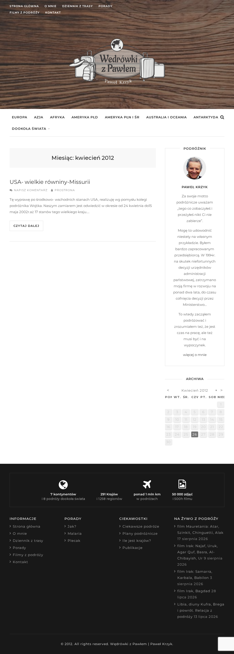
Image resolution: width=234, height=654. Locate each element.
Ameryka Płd (85, 117)
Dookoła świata (29, 129)
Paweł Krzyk (195, 187)
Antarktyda (206, 117)
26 (194, 434)
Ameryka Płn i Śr (122, 117)
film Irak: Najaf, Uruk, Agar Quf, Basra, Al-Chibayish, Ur (197, 552)
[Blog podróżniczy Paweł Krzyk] (117, 83)
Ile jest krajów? (136, 540)
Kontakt (53, 12)
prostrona (65, 190)
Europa (19, 117)
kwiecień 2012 (194, 390)
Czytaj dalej (26, 226)
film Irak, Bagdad (193, 591)
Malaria (75, 533)
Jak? (72, 526)
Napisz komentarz (31, 190)
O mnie (50, 6)
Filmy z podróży (25, 12)
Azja (38, 117)
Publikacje (132, 547)
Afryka (57, 117)
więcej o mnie (195, 355)
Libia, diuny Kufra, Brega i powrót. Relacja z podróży (200, 610)
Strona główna (24, 6)
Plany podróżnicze (140, 533)
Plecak (74, 540)
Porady (105, 6)
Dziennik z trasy (77, 6)
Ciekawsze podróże (140, 526)
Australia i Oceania (166, 117)
